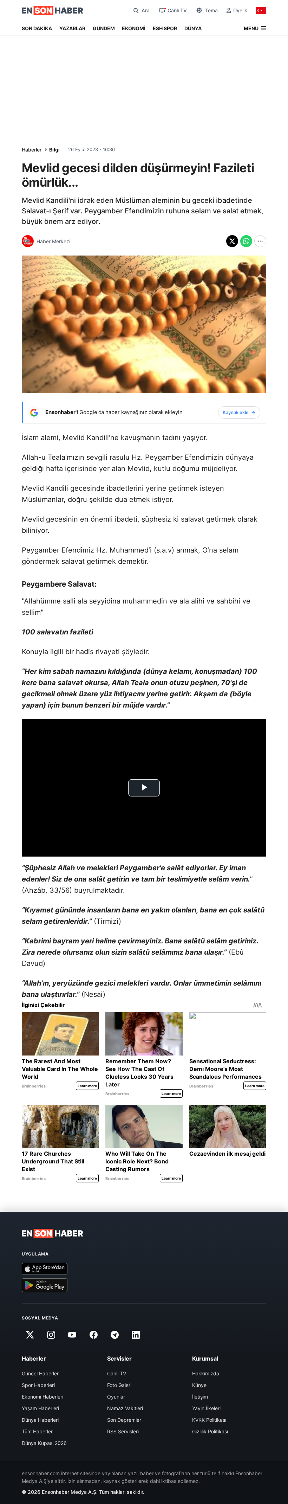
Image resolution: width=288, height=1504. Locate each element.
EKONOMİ (133, 28)
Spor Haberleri (38, 1385)
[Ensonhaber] (52, 10)
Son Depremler (124, 1420)
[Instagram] (51, 1335)
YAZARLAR (72, 28)
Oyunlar (116, 1397)
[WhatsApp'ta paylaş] (246, 241)
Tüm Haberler (37, 1431)
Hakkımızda (205, 1373)
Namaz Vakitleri (125, 1408)
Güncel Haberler (40, 1373)
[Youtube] (72, 1335)
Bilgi (54, 150)
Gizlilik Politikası (210, 1431)
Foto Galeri (119, 1385)
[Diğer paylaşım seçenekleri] (260, 241)
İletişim (200, 1397)
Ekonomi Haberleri (42, 1397)
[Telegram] (115, 1335)
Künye (199, 1385)
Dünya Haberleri (40, 1420)
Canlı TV (116, 1373)
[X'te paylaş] (232, 241)
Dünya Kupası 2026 (44, 1443)
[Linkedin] (136, 1335)
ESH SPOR (165, 28)
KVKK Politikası (209, 1420)
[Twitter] (30, 1335)
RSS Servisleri (123, 1431)
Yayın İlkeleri (206, 1408)
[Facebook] (93, 1335)
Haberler (31, 150)
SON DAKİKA (37, 28)
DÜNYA (193, 28)
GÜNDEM (104, 28)
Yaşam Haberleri (40, 1408)
